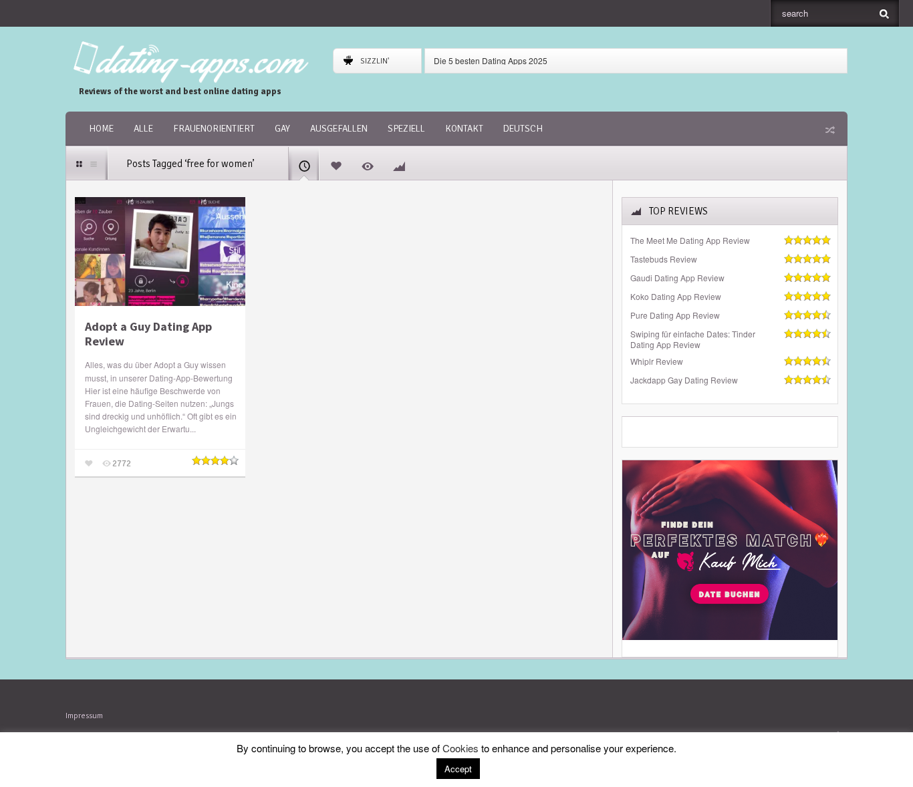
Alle (143, 128)
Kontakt (464, 128)
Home (101, 128)
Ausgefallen (339, 128)
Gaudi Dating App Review (677, 278)
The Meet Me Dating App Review (690, 240)
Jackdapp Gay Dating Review (684, 380)
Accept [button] (458, 768)
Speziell (406, 128)
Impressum (84, 716)
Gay (282, 128)
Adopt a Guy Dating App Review (148, 333)
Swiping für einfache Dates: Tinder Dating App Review (692, 340)
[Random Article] (828, 129)
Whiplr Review (656, 361)
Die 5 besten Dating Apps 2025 (490, 60)
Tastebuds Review (663, 259)
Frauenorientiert (214, 128)
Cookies (460, 748)
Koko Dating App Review (675, 296)
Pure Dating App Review (675, 315)
